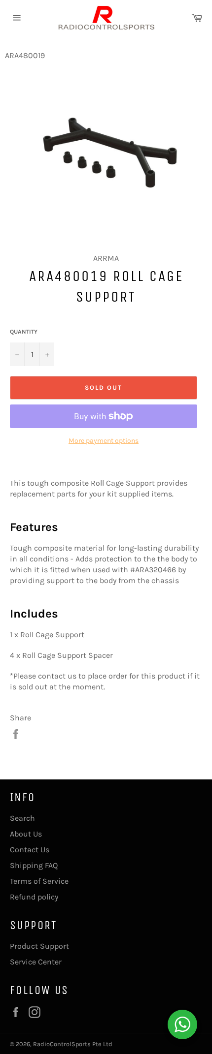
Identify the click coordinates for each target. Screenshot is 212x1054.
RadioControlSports (62, 1044)
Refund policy (34, 896)
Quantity (23, 331)
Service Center (36, 961)
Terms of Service (39, 881)
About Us (26, 833)
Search (22, 818)
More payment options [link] (104, 440)
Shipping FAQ (34, 865)
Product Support (39, 946)
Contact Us (29, 849)
